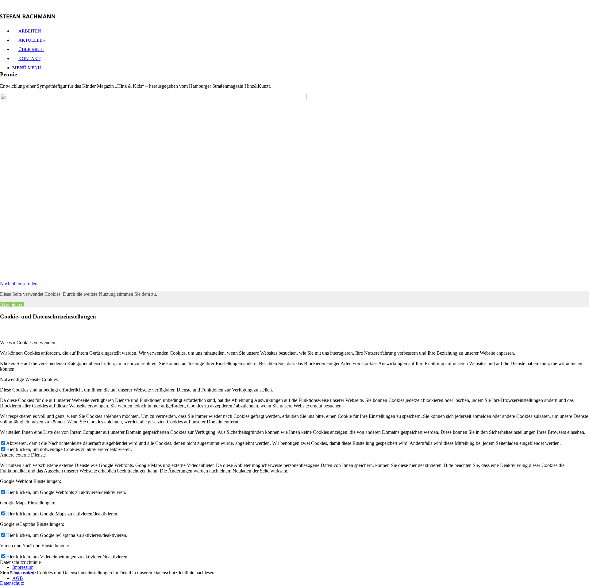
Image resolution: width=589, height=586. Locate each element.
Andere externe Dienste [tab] (23, 454)
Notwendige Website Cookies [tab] (29, 379)
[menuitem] (300, 567)
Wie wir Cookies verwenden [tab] (27, 342)
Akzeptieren (12, 304)
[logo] (27, 16)
